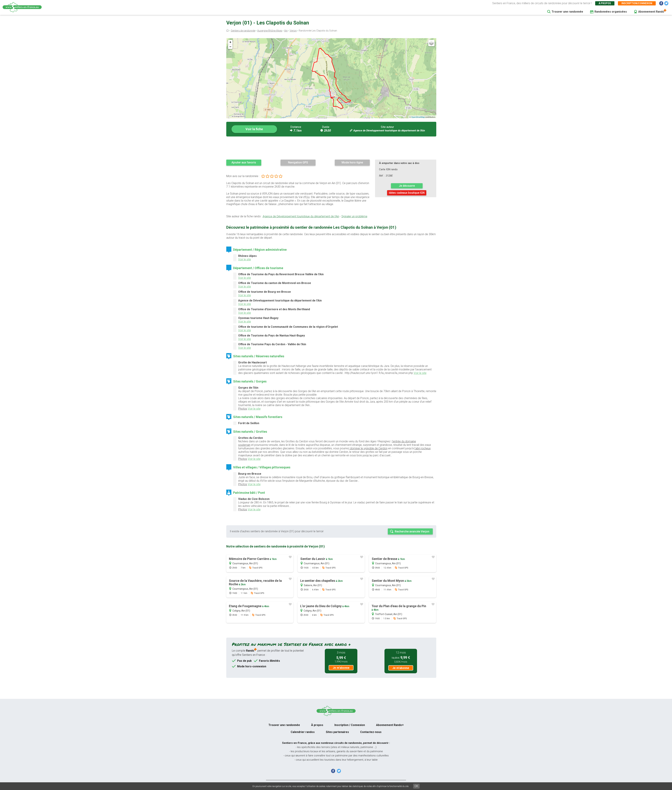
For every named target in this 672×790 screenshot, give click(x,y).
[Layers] (431, 43)
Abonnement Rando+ (390, 725)
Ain (286, 30)
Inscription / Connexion (349, 725)
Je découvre (407, 185)
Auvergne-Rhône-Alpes (269, 30)
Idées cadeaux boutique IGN (407, 192)
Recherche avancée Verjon (412, 531)
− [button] (230, 46)
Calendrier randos (303, 732)
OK (416, 786)
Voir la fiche (254, 129)
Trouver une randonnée (567, 11)
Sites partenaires (337, 732)
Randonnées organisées (610, 11)
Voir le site (244, 259)
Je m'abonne (341, 667)
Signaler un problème (354, 216)
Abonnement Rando (651, 11)
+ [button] (230, 42)
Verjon (293, 30)
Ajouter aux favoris (244, 162)
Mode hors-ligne (352, 162)
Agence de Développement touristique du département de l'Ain (389, 130)
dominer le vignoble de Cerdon (368, 448)
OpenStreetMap (418, 116)
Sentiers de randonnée (243, 30)
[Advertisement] (331, 148)
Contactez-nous (371, 732)
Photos (242, 408)
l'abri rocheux (422, 448)
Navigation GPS (298, 162)
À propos (605, 3)
